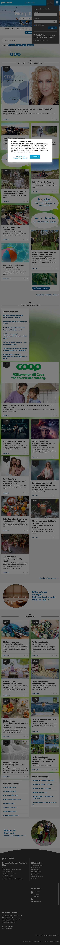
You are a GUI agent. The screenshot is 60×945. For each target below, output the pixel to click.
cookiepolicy (31, 152)
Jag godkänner (35, 156)
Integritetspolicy (22, 152)
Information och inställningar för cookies (20, 157)
